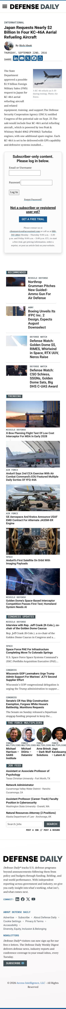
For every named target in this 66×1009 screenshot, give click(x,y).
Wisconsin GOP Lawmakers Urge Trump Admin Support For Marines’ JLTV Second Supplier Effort (31, 677)
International (14, 22)
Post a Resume (52, 830)
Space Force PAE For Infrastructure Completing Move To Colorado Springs (29, 651)
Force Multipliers (13, 744)
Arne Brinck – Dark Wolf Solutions (44, 752)
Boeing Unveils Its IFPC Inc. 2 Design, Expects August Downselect (41, 319)
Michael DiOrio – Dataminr (26, 752)
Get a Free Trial (33, 219)
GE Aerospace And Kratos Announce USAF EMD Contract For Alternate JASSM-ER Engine (32, 520)
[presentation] (13, 734)
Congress (11, 670)
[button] (4, 6)
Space (9, 557)
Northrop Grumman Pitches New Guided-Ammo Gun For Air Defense (41, 290)
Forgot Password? (33, 199)
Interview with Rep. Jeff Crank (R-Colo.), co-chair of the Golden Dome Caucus (33, 627)
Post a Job (32, 830)
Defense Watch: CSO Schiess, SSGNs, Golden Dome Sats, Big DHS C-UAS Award (44, 378)
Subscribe (23, 917)
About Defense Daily (45, 917)
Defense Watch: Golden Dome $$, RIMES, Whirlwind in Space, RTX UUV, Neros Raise (44, 349)
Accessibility (10, 925)
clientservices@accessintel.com (25, 231)
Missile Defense (16, 430)
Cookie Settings (12, 921)
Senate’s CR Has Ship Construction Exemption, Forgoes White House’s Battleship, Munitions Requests (27, 704)
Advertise (8, 917)
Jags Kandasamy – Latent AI (59, 752)
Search (52, 824)
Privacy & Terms (34, 921)
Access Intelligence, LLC (30, 983)
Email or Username (20, 168)
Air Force (12, 470)
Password (14, 182)
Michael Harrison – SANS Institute (12, 753)
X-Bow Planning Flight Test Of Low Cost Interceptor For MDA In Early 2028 (30, 434)
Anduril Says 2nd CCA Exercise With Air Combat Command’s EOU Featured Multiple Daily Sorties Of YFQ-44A (32, 476)
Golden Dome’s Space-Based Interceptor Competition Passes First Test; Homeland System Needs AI (31, 604)
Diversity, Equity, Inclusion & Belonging (24, 928)
